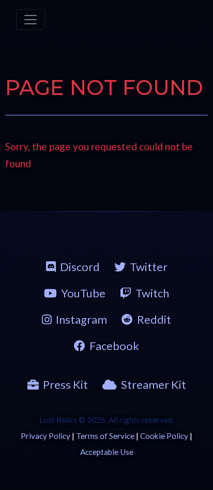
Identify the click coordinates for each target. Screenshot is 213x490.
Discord (80, 267)
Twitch (152, 293)
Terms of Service (105, 435)
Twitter (149, 267)
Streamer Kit (153, 384)
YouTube (83, 293)
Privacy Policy (45, 435)
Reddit (154, 319)
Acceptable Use (106, 451)
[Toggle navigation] (30, 19)
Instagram (81, 319)
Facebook (114, 346)
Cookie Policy (164, 435)
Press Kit (65, 384)
